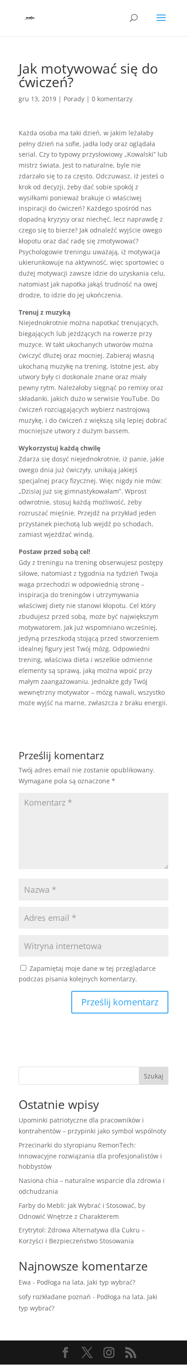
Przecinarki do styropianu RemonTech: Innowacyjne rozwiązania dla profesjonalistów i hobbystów (90, 1156)
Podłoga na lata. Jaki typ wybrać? (86, 1282)
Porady (74, 98)
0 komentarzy (112, 98)
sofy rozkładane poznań (55, 1296)
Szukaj (153, 1076)
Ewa (25, 1282)
